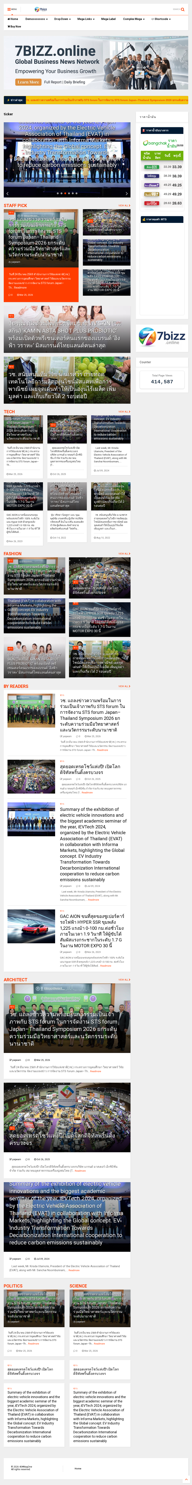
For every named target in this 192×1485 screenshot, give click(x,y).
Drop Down (61, 19)
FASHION (13, 553)
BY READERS (16, 686)
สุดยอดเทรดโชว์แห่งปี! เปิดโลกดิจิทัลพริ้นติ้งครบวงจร (105, 228)
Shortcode (161, 19)
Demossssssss (35, 19)
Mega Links (84, 19)
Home (14, 19)
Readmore (67, 177)
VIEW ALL (123, 205)
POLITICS (13, 1286)
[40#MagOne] (40, 10)
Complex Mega (132, 19)
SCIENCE (78, 1286)
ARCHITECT (15, 979)
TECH (9, 411)
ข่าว (11, 212)
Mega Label (108, 19)
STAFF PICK (15, 205)
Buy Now (15, 26)
